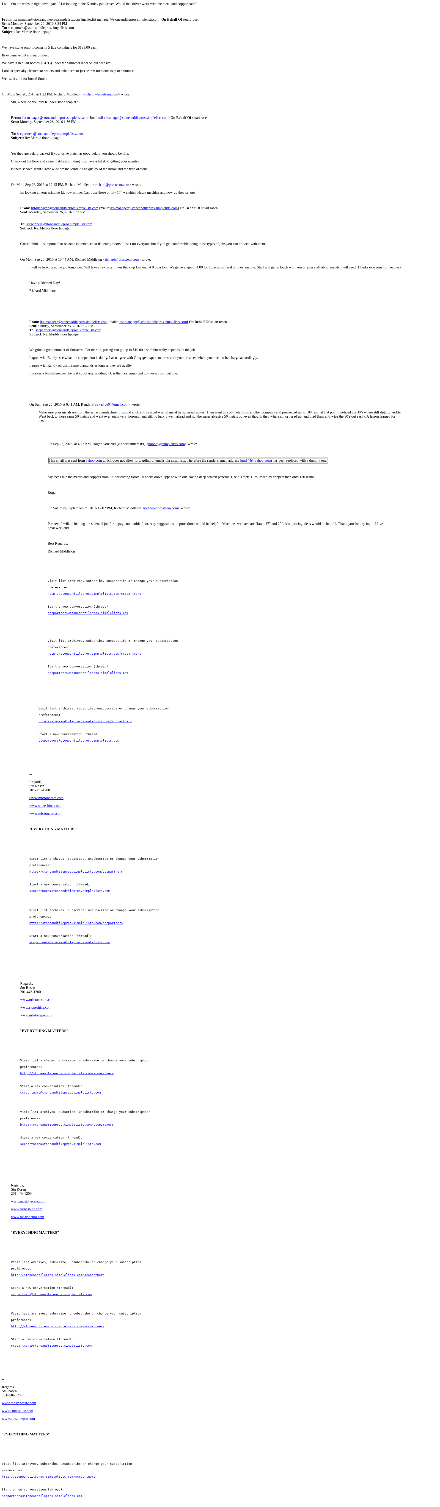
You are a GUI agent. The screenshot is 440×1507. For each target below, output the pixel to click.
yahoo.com (94, 460)
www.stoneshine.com (44, 806)
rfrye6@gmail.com (114, 404)
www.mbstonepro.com (45, 813)
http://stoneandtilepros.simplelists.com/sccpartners (94, 653)
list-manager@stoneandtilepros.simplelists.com (55, 118)
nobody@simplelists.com (166, 444)
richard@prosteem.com (101, 94)
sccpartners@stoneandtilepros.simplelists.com (50, 134)
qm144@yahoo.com (256, 460)
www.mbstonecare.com (46, 798)
